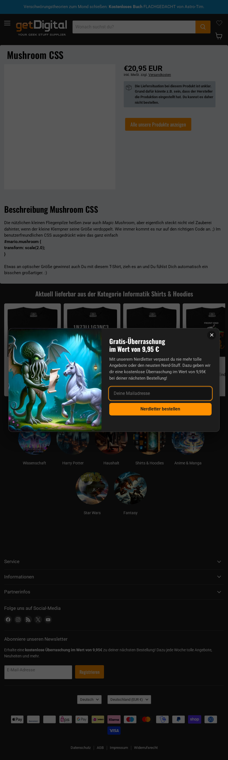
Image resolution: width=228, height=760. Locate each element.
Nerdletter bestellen (160, 409)
